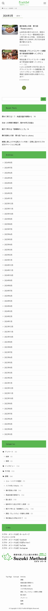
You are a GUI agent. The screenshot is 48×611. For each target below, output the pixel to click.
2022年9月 (8, 403)
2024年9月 (8, 280)
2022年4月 (8, 429)
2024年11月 (8, 270)
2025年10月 (8, 214)
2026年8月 (8, 162)
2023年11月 (8, 332)
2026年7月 (8, 168)
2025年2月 (8, 255)
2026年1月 (8, 198)
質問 (9, 461)
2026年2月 (8, 193)
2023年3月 (8, 373)
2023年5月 (8, 362)
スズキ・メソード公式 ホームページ (16, 534)
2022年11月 (8, 393)
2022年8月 (8, 409)
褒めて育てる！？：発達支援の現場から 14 (18, 116)
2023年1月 (8, 383)
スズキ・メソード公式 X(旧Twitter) (16, 542)
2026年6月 (8, 173)
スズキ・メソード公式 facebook (14, 540)
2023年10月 (8, 337)
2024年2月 (8, 316)
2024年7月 (8, 291)
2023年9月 (8, 342)
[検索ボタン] (3, 3)
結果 (9, 456)
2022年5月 (8, 424)
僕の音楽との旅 (13, 490)
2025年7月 (8, 229)
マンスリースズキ (8, 537)
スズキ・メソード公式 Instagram (15, 548)
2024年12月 (8, 265)
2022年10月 (8, 398)
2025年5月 (8, 239)
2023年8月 (8, 347)
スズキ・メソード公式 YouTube (14, 545)
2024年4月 (8, 306)
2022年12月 (8, 388)
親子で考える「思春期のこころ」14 (15, 129)
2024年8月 (8, 285)
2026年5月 (8, 178)
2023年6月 (8, 357)
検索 (43, 99)
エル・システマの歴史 (15, 481)
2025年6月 (8, 234)
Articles (23, 577)
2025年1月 (8, 260)
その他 (10, 471)
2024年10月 (8, 275)
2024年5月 (8, 301)
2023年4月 (8, 367)
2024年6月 (8, 296)
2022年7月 (8, 414)
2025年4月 (8, 244)
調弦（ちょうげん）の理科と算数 (19, 513)
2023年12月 (8, 326)
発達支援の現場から (15, 495)
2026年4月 (8, 183)
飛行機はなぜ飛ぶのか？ (16, 518)
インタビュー (12, 466)
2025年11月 (8, 209)
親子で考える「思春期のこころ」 (20, 509)
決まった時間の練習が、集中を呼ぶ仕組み (18, 123)
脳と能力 (11, 499)
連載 (9, 476)
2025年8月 (8, 224)
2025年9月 (8, 219)
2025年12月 (8, 203)
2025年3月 (8, 250)
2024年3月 (8, 311)
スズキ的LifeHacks (14, 486)
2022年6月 (8, 419)
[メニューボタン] (45, 3)
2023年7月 (8, 352)
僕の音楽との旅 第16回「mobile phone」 (18, 135)
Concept (16, 577)
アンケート (11, 452)
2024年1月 (8, 321)
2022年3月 (8, 434)
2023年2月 (8, 378)
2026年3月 (8, 188)
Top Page (9, 577)
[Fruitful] (24, 3)
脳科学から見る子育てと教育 (18, 504)
